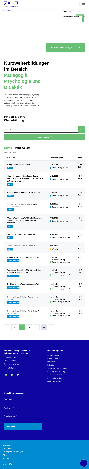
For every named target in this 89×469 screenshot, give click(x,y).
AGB (5, 455)
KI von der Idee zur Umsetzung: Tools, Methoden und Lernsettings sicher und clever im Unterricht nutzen (25, 178)
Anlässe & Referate (54, 375)
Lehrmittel (51, 365)
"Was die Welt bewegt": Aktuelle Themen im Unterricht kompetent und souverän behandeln (24, 220)
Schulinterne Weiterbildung (74, 16)
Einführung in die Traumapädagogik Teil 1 (23, 284)
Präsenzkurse (52, 358)
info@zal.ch (12, 368)
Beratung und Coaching (56, 372)
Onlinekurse (52, 362)
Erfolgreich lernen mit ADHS (18, 164)
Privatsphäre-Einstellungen (13, 452)
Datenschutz (8, 448)
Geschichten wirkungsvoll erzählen (21, 234)
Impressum (7, 445)
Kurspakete (22, 147)
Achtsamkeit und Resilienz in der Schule (23, 192)
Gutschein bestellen (54, 381)
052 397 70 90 (13, 364)
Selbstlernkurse (53, 355)
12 (51, 327)
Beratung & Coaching (72, 11)
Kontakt (6, 458)
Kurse (8, 147)
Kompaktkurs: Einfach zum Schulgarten (23, 257)
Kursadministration (54, 378)
